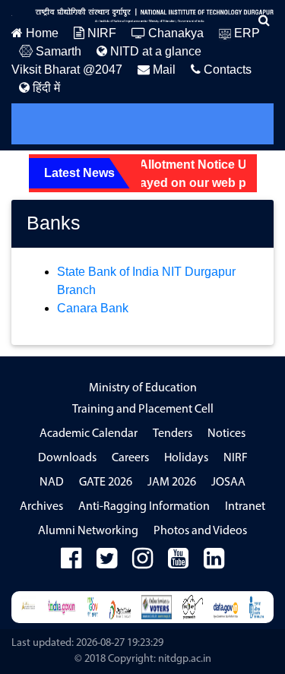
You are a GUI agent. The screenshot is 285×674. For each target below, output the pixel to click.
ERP (245, 33)
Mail (163, 69)
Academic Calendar (89, 434)
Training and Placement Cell (143, 409)
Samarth (57, 51)
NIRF (100, 33)
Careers (130, 458)
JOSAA (228, 482)
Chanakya (174, 33)
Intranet (245, 507)
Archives (41, 507)
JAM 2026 (171, 482)
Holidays (186, 458)
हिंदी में (45, 87)
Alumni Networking (88, 531)
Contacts (226, 69)
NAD (52, 482)
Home (41, 33)
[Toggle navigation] (44, 123)
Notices (226, 434)
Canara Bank (92, 308)
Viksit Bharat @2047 (66, 69)
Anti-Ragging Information (144, 507)
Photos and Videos (200, 531)
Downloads (67, 458)
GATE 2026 (105, 482)
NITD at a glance (154, 51)
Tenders (172, 434)
